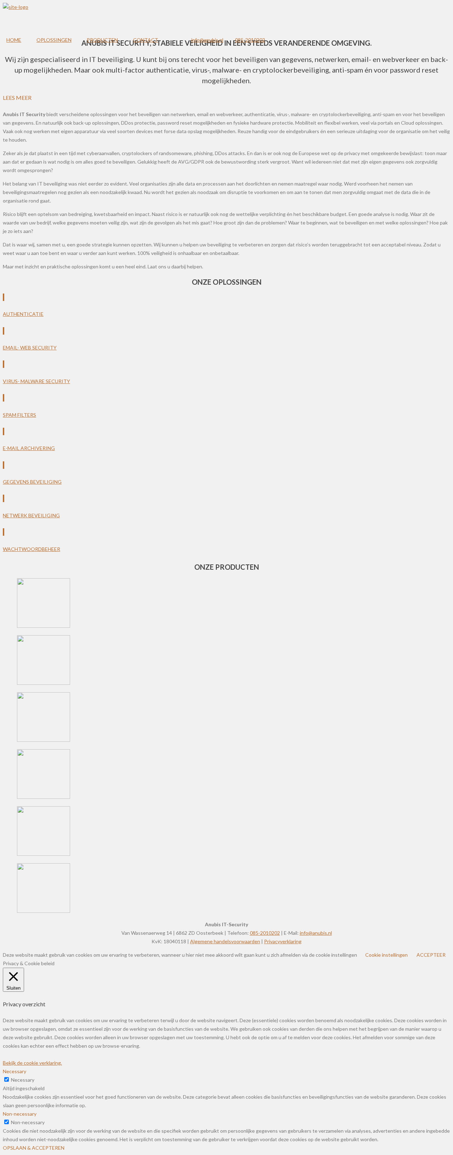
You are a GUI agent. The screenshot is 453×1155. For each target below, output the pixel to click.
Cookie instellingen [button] (386, 955)
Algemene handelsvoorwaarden (225, 941)
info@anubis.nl (207, 40)
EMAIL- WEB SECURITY (30, 348)
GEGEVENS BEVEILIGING (32, 482)
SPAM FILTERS (19, 415)
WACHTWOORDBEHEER (31, 549)
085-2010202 (250, 40)
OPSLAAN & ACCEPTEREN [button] (33, 1148)
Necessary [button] (14, 1071)
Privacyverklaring (283, 941)
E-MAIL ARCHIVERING (29, 448)
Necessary (22, 1080)
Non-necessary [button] (19, 1114)
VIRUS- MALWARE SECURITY (36, 381)
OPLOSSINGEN (53, 40)
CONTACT (145, 40)
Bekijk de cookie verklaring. (32, 1063)
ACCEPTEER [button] (431, 955)
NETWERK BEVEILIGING (31, 515)
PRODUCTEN (102, 40)
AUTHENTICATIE (23, 314)
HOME (13, 40)
